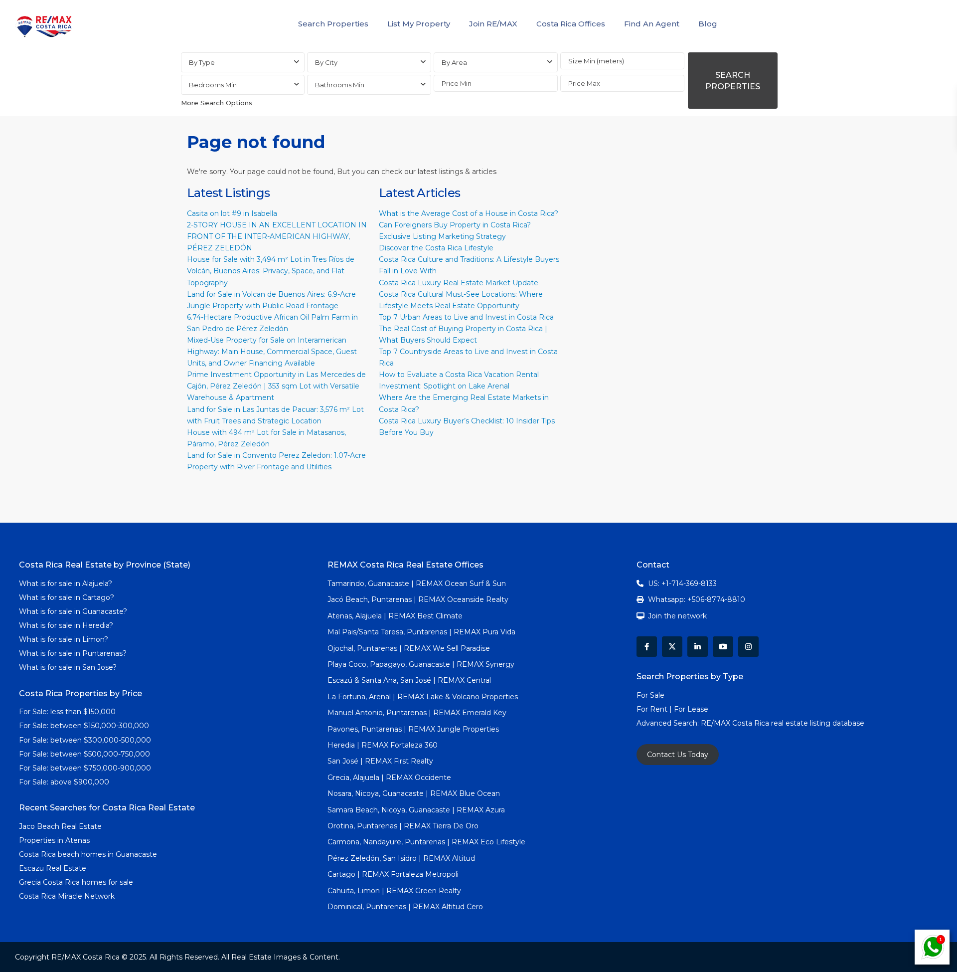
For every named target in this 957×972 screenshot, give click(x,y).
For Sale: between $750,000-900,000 (85, 768)
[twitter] (672, 646)
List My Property (418, 23)
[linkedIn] (697, 646)
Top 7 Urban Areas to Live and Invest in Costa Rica (466, 317)
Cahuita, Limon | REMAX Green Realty (394, 890)
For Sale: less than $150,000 (67, 711)
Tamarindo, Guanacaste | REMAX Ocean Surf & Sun (416, 583)
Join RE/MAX (493, 23)
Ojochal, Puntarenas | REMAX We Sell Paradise (408, 648)
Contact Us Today (677, 754)
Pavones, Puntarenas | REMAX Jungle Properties (413, 729)
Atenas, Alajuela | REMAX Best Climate (395, 615)
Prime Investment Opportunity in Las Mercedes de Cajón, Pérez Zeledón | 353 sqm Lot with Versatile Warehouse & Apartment (276, 386)
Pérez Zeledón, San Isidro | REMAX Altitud (401, 858)
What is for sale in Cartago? (66, 597)
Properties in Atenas (54, 840)
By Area (454, 62)
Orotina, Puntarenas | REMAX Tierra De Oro (402, 825)
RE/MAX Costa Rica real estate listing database (783, 723)
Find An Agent (651, 23)
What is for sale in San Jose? (68, 667)
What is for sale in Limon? (63, 639)
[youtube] (723, 646)
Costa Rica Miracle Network (67, 896)
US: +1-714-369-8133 (682, 583)
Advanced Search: (669, 723)
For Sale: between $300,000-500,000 (85, 740)
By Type (202, 62)
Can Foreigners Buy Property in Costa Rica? (455, 224)
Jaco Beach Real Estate (61, 826)
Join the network (677, 615)
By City (326, 62)
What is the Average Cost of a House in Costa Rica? (468, 213)
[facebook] (647, 646)
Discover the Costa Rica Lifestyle (436, 247)
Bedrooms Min (213, 85)
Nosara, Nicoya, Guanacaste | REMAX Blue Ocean (413, 793)
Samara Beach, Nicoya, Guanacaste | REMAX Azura (416, 809)
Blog (707, 23)
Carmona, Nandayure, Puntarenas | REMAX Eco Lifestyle (426, 841)
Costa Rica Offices (570, 23)
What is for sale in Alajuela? (65, 583)
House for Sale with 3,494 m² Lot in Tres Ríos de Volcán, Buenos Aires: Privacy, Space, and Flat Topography (270, 271)
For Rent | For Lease (672, 709)
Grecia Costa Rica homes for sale (76, 882)
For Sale (650, 695)
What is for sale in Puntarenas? (73, 653)
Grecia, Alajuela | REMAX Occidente (389, 777)
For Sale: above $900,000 (65, 782)
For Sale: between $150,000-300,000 (84, 725)
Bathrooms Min (339, 85)
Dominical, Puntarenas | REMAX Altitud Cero (405, 906)
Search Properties (333, 23)
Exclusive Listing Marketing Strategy (442, 236)
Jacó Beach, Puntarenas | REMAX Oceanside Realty (417, 599)
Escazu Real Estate (52, 868)
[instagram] (748, 646)
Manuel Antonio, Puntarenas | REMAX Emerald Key (416, 712)
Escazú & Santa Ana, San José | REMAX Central (409, 680)
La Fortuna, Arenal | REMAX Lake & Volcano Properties (422, 696)
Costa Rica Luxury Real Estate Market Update (458, 282)
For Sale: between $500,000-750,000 (84, 754)
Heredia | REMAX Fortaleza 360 (382, 745)
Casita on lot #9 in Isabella (232, 213)
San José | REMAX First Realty (380, 761)
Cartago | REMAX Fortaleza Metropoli (393, 874)
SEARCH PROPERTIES (732, 80)
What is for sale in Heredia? (66, 625)
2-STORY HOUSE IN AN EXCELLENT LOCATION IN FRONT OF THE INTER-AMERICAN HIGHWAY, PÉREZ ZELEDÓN (277, 236)
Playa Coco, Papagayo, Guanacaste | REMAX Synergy (420, 664)
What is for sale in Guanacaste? (73, 611)
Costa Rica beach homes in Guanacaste (88, 854)
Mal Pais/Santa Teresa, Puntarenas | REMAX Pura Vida (421, 631)
